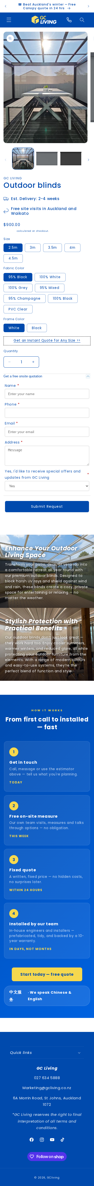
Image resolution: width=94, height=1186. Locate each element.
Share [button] (14, 523)
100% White (50, 277)
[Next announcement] (88, 6)
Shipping (10, 231)
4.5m (13, 258)
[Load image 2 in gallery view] (47, 158)
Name (12, 385)
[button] (9, 20)
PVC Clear (18, 309)
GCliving (53, 1178)
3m (33, 247)
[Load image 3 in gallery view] (71, 158)
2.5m (13, 247)
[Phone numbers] (69, 20)
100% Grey (18, 287)
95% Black (18, 277)
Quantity (11, 351)
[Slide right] (88, 159)
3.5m (52, 247)
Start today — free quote (47, 974)
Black (37, 328)
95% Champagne (24, 298)
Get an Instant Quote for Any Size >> (47, 340)
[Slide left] (5, 159)
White (14, 328)
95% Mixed (49, 287)
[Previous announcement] (5, 6)
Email (11, 423)
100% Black (63, 298)
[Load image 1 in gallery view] (23, 158)
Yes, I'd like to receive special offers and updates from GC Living (47, 474)
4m (72, 247)
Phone (12, 404)
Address (14, 442)
